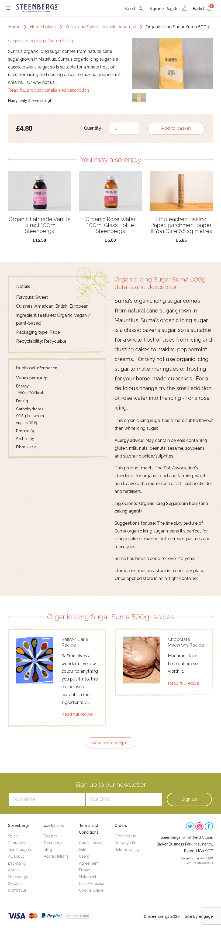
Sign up (189, 799)
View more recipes (110, 742)
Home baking (43, 26)
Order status (125, 836)
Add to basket (176, 128)
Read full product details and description (48, 90)
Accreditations (56, 856)
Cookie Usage (91, 890)
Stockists (15, 883)
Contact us (17, 890)
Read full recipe (76, 714)
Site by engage (199, 916)
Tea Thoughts (20, 849)
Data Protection (92, 883)
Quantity (92, 128)
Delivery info (125, 843)
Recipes (51, 836)
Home (14, 26)
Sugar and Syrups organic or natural (100, 26)
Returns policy (127, 849)
